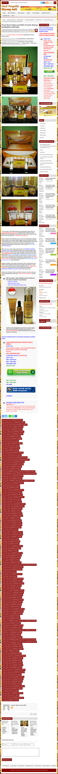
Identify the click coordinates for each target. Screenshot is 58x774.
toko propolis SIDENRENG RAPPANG (10, 700)
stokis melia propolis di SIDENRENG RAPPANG (12, 658)
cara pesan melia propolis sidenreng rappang (12, 492)
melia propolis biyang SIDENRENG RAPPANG (12, 574)
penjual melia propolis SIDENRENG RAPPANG (12, 602)
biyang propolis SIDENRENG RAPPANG (10, 480)
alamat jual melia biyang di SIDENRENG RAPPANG (13, 462)
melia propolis (31, 330)
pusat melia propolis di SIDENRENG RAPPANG (12, 646)
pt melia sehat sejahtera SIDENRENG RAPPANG (25, 641)
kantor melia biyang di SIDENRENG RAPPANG (12, 553)
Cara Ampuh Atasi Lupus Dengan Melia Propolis (51, 261)
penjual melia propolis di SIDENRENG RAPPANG (12, 599)
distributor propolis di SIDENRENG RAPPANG (12, 508)
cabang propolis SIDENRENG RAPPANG (11, 487)
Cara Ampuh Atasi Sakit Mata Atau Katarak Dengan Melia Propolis (50, 250)
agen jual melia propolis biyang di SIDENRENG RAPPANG (14, 424)
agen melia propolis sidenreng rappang (10, 445)
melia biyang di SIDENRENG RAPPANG (27, 564)
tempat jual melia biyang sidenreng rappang (11, 674)
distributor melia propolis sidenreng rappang (11, 501)
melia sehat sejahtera (29, 19)
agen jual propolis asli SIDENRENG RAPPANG (12, 429)
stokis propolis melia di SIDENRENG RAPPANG (12, 665)
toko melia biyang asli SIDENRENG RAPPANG (12, 688)
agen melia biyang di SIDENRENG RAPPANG (11, 438)
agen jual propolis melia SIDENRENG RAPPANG (12, 434)
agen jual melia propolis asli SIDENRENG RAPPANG (13, 422)
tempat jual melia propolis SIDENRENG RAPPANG (13, 676)
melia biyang (13, 332)
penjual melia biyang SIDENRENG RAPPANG (11, 597)
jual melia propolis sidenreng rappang (10, 539)
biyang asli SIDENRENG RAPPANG (27, 471)
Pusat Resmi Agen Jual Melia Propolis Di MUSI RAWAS (34, 731)
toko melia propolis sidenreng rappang (10, 695)
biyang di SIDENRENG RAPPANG (9, 473)
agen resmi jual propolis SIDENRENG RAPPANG (12, 452)
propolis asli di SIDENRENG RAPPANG (10, 620)
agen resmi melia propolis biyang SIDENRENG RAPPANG (14, 457)
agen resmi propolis (11, 19)
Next (35, 714)
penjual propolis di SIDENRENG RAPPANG (11, 606)
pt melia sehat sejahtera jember (46, 154)
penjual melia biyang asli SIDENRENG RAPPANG (12, 592)
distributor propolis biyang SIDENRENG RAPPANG (13, 506)
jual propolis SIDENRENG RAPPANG (10, 550)
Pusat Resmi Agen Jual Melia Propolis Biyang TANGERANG (51, 230)
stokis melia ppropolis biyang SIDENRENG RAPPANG (13, 655)
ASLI (30, 328)
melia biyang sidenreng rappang (9, 571)
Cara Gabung (35, 13)
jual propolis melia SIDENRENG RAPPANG (11, 548)
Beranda (42, 137)
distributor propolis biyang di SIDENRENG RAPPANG (13, 504)
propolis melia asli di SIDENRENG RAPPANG (11, 632)
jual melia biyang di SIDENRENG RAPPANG (11, 527)
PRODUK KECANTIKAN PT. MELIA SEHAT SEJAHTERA (20, 279)
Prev (32, 714)
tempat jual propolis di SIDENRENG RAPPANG (12, 681)
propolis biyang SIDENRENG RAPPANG (10, 630)
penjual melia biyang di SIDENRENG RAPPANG (12, 595)
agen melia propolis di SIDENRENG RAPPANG (12, 443)
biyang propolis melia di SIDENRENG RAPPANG (12, 476)
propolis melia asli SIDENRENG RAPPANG (11, 634)
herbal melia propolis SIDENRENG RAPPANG (12, 522)
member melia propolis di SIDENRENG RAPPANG (13, 583)
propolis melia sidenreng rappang (28, 639)
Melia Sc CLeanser (12, 281)
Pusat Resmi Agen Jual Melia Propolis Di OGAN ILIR (15, 730)
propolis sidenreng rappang (8, 641)
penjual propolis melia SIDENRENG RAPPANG (12, 613)
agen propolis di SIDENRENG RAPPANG (10, 448)
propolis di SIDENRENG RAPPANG (28, 630)
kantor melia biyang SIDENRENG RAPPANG (11, 555)
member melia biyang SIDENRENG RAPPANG (12, 581)
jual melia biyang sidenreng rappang (10, 529)
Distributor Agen (25, 263)
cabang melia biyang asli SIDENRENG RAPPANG (12, 483)
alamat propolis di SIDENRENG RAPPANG (11, 469)
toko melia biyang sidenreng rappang (10, 690)
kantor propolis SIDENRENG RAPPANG (10, 560)
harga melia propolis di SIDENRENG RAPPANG (12, 515)
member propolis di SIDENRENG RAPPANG (11, 585)
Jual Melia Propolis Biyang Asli (24, 770)
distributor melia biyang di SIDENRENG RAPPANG (13, 497)
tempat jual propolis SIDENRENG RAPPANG (11, 683)
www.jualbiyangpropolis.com (9, 232)
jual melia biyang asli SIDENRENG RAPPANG (12, 525)
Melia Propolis (11, 13)
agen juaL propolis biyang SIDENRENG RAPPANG (13, 431)
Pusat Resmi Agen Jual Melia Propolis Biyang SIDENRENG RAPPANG (20, 26)
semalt (41, 149)
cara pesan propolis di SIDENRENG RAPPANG (12, 494)
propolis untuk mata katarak (45, 160)
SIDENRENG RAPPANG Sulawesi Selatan (12, 268)
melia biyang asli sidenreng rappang (10, 564)
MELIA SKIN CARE (12, 278)
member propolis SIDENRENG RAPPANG (11, 588)
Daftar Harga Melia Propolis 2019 (4, 730)
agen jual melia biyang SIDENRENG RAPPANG (12, 420)
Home (4, 13)
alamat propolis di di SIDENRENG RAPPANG (11, 466)
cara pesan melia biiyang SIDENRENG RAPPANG (12, 490)
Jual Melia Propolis (21, 272)
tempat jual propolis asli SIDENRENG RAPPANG (12, 679)
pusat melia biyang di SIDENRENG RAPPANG (12, 644)
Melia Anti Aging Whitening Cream (17, 285)
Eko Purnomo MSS (21, 705)
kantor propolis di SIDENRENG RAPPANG (11, 557)
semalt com (42, 152)
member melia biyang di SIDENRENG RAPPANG (12, 578)
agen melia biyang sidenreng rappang (10, 441)
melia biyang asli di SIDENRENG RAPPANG (11, 562)
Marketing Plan (46, 13)
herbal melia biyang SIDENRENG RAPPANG (11, 520)
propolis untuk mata (44, 171)
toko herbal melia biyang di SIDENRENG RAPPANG (13, 686)
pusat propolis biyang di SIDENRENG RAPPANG (12, 648)
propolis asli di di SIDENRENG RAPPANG (11, 618)
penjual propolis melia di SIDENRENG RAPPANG (12, 611)
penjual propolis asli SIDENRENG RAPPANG (11, 604)
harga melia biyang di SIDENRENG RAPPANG (12, 513)
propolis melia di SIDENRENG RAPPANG (11, 639)
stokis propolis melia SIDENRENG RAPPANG (12, 667)
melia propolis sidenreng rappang (9, 576)
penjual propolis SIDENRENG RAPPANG (10, 616)
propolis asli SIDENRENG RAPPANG (28, 620)
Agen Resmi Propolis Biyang (42, 770)
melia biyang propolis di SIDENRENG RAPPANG (12, 567)
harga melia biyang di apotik (46, 169)
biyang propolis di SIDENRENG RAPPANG (27, 473)
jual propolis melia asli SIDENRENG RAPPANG (12, 546)
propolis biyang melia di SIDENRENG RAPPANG (12, 625)
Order (28, 13)
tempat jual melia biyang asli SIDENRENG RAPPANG (13, 669)
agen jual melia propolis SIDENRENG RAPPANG (12, 427)
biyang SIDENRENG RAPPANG (27, 480)
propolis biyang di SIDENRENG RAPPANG (11, 623)
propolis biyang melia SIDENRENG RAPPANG (12, 627)
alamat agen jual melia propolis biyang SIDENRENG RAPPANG (15, 459)
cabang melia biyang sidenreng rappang (10, 485)
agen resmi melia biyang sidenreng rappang (11, 455)
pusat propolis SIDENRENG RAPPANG (10, 651)
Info (13, 15)
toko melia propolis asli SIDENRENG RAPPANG (12, 693)
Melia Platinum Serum (14, 283)
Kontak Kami (6, 15)
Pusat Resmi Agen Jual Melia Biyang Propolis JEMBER (50, 271)
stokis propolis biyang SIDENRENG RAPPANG (12, 662)
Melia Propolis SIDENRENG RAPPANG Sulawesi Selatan (22, 254)
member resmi (39, 19)
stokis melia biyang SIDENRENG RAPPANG (11, 653)
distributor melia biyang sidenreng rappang (11, 499)
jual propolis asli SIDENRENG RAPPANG (11, 541)
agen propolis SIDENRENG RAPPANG (10, 450)
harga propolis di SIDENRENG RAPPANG (11, 518)
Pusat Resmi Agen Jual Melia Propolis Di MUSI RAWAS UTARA (24, 731)
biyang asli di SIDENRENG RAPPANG (10, 471)
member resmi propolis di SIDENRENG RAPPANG (13, 590)
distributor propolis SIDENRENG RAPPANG (11, 511)
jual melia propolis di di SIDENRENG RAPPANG (12, 534)
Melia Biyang (21, 13)
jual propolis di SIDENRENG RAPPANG (10, 543)
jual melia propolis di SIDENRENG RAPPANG (11, 536)
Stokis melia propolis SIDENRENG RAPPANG (12, 660)
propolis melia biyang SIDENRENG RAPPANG (12, 637)
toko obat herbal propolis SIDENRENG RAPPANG (12, 697)
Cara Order (42, 125)
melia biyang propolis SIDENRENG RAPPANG (12, 569)
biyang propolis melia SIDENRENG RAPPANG (12, 478)
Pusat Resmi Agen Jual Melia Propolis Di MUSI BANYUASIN (51, 216)
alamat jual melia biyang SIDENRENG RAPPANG (12, 464)
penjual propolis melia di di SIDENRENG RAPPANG (13, 609)
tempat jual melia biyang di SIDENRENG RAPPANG (13, 672)
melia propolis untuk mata (45, 167)
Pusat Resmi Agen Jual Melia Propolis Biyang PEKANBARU (51, 240)
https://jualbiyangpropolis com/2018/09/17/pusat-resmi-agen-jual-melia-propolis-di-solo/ (48, 146)
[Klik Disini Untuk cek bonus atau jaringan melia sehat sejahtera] (48, 111)
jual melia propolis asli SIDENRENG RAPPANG (12, 532)
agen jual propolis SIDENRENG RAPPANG (11, 436)
